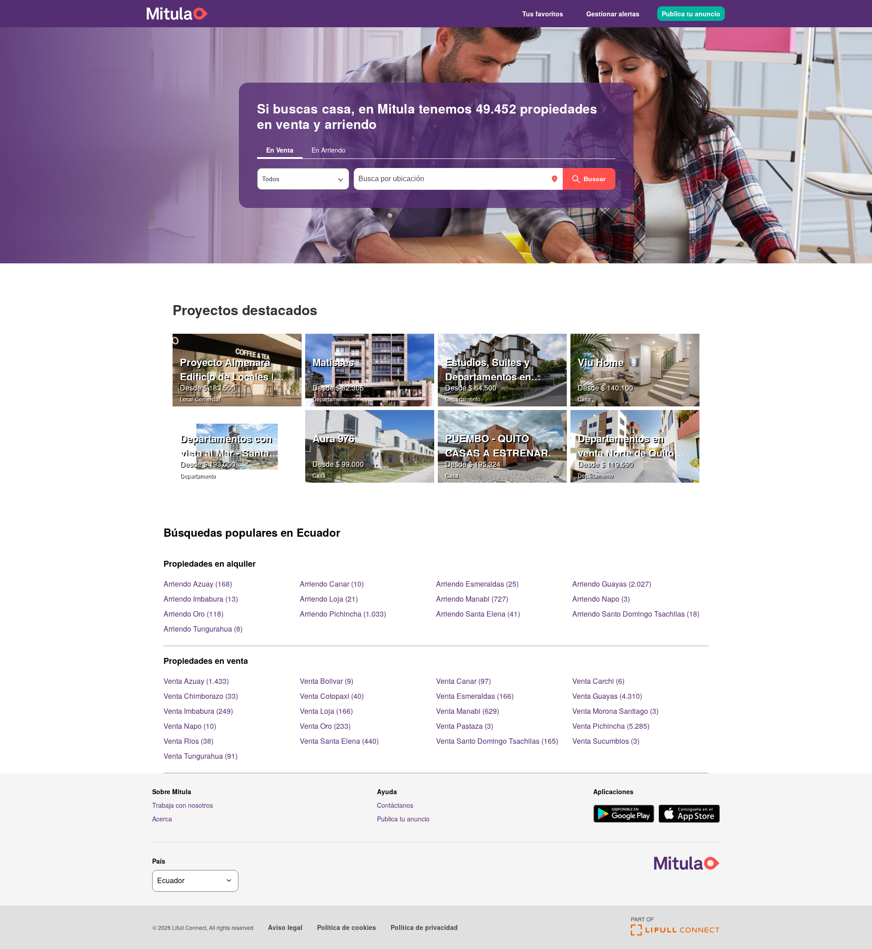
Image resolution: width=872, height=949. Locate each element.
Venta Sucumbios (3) (605, 741)
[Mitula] (177, 13)
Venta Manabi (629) (467, 711)
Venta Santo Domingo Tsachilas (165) (497, 741)
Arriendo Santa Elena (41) (478, 613)
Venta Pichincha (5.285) (610, 726)
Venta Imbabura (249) (198, 711)
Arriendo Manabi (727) (472, 598)
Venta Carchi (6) (598, 681)
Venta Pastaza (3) (464, 726)
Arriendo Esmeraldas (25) (477, 583)
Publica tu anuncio (691, 13)
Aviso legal (285, 927)
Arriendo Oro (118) (193, 613)
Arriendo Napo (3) (601, 598)
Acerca (162, 818)
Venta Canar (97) (463, 681)
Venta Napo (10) (190, 726)
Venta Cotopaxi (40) (332, 696)
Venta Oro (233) (325, 726)
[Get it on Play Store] (624, 815)
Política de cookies (346, 927)
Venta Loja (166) (326, 711)
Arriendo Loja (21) (329, 598)
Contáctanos (395, 805)
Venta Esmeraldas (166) (475, 696)
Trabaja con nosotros (182, 805)
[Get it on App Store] (689, 815)
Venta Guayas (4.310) (607, 696)
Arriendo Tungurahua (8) (203, 628)
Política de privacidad (424, 927)
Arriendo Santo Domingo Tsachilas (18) (635, 613)
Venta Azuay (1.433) (196, 681)
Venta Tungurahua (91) (201, 756)
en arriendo (329, 149)
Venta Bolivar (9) (326, 681)
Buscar (594, 179)
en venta (279, 149)
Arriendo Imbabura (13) (201, 598)
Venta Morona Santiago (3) (615, 711)
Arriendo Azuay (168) (198, 583)
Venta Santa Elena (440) (339, 741)
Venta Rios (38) (188, 741)
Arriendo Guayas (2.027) (611, 583)
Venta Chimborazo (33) (201, 696)
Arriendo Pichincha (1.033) (343, 613)
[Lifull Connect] (675, 933)
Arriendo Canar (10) (332, 583)
